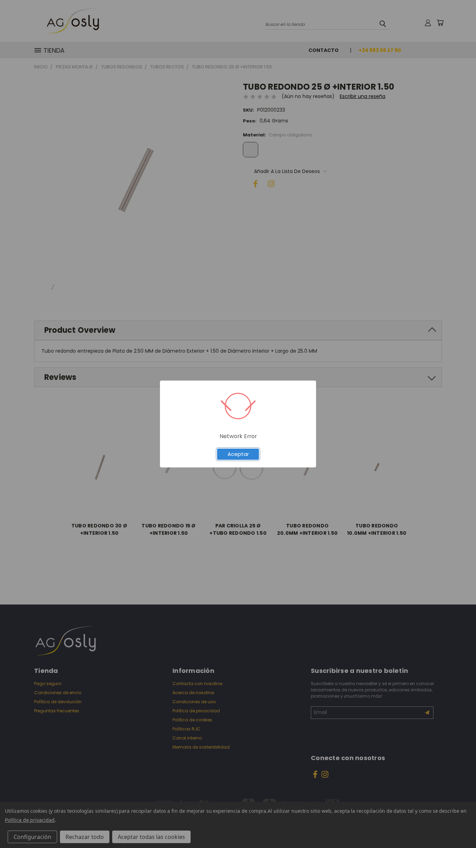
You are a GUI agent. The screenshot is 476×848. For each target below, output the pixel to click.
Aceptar (238, 454)
